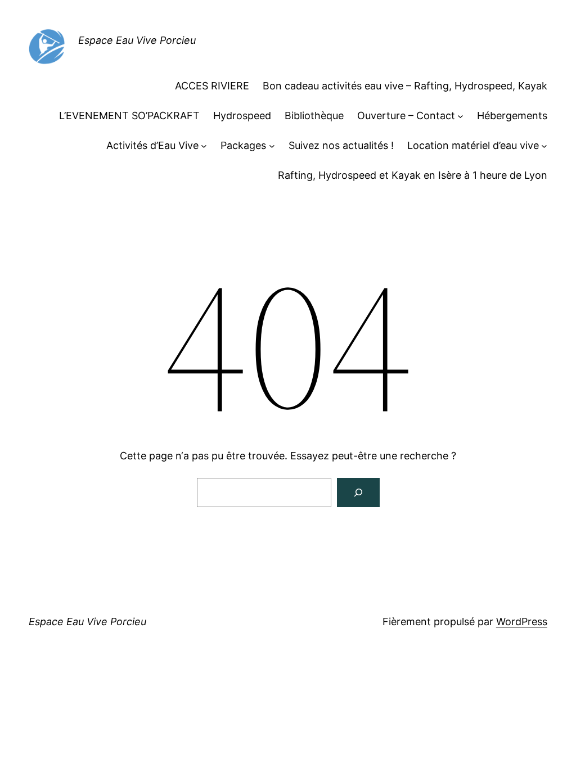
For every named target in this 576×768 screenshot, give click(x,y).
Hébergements (512, 115)
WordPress (521, 621)
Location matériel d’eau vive (473, 145)
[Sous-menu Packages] (272, 146)
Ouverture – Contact (406, 115)
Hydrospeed (242, 115)
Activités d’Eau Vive (152, 145)
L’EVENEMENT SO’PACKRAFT (129, 115)
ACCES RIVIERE (212, 86)
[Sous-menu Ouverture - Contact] (460, 116)
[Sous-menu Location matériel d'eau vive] (544, 146)
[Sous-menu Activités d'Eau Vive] (204, 146)
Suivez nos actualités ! (341, 145)
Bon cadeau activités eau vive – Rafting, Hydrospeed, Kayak (405, 86)
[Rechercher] (358, 492)
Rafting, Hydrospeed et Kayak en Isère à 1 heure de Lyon (412, 175)
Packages (243, 145)
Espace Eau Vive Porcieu (137, 40)
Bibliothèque (314, 115)
